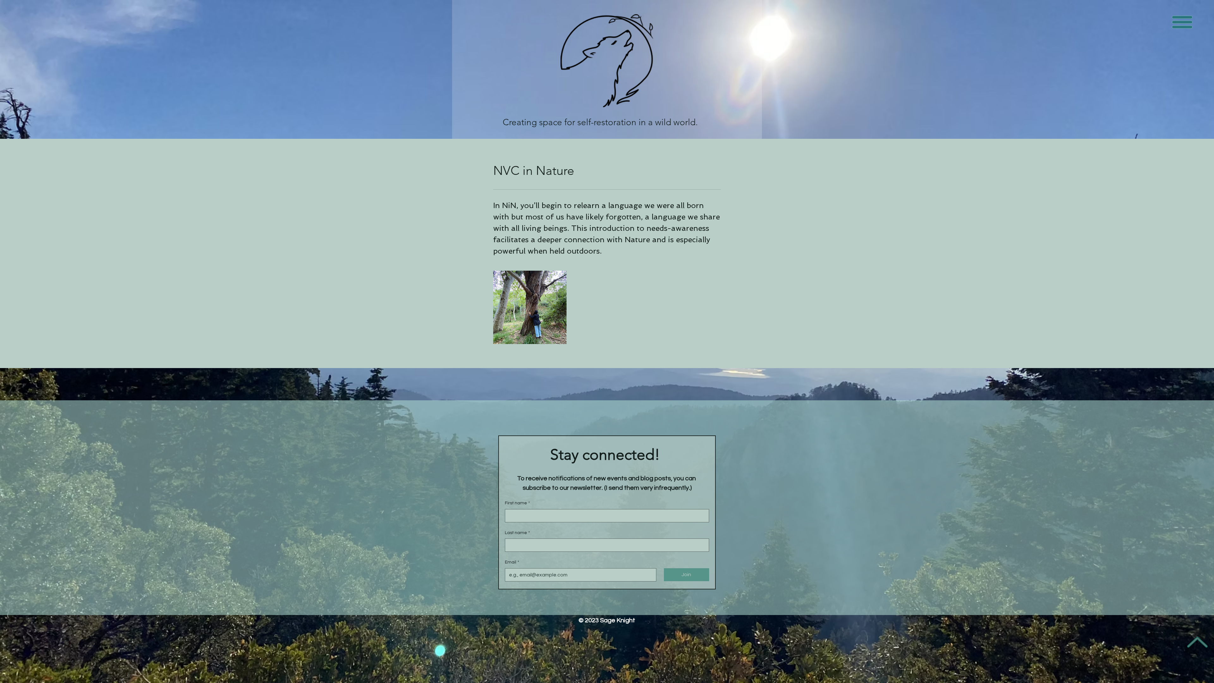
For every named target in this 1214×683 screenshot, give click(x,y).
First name (517, 503)
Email (512, 562)
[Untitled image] (530, 307)
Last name (517, 533)
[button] (1182, 22)
